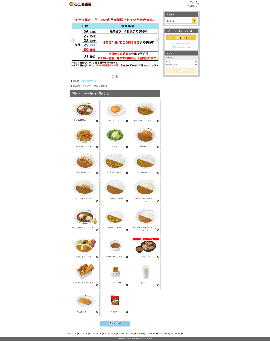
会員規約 (140, 333)
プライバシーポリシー (126, 333)
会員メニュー (72, 333)
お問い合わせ (163, 333)
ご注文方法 (83, 333)
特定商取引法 (151, 333)
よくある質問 (176, 333)
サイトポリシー (110, 333)
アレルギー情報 (96, 333)
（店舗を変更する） (88, 81)
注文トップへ (115, 323)
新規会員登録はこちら (181, 47)
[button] (73, 40)
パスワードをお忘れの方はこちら (181, 43)
